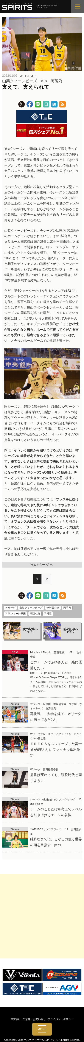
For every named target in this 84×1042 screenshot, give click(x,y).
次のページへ (42, 564)
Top (79, 1036)
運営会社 (16, 1019)
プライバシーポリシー (60, 1019)
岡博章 (48, 613)
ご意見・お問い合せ (34, 1019)
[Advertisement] (42, 916)
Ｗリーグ (10, 607)
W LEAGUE (28, 76)
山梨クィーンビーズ (31, 607)
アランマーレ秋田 (15, 613)
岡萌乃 (67, 607)
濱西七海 (35, 613)
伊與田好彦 (53, 607)
